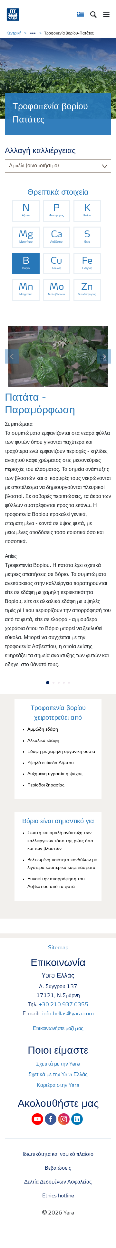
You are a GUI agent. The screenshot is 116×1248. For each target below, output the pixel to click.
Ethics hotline (58, 1196)
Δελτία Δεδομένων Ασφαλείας (58, 1182)
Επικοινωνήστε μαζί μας (58, 1028)
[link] (26, 211)
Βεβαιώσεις (58, 1168)
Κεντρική (14, 33)
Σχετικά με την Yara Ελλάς (58, 1074)
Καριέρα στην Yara (58, 1085)
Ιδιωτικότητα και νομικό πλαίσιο (58, 1154)
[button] (12, 356)
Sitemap (58, 948)
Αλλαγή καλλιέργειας (40, 151)
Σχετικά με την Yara (58, 1064)
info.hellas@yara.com (67, 1014)
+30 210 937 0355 (63, 1005)
